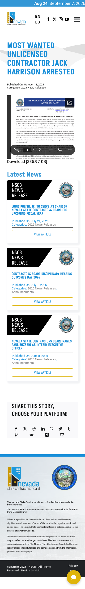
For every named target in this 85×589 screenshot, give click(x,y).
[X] (25, 429)
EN (37, 16)
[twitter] (54, 19)
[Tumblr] (69, 429)
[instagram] (61, 19)
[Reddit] (34, 429)
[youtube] (67, 19)
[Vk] (31, 435)
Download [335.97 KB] (27, 161)
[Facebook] (16, 429)
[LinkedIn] (42, 429)
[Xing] (47, 435)
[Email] (62, 435)
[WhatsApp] (51, 429)
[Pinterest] (16, 435)
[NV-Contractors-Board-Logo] (17, 13)
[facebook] (48, 19)
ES (37, 22)
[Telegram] (60, 429)
